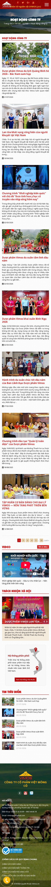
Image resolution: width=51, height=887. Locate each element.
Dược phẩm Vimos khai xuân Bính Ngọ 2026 (24, 320)
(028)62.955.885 (17, 844)
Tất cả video (43, 547)
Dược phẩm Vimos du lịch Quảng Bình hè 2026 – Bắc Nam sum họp (25, 72)
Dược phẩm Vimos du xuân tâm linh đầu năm (25, 259)
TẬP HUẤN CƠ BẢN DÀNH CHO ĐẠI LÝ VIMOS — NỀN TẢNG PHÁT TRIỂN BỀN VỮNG (24, 505)
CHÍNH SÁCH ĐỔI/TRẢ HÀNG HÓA (15, 871)
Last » (46, 540)
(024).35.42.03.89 (17, 811)
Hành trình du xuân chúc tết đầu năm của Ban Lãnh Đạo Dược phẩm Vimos (23, 381)
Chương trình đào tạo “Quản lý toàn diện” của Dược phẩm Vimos (23, 443)
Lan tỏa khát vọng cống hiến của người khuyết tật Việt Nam (25, 134)
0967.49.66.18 (31, 811)
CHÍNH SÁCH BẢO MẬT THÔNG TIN (16, 868)
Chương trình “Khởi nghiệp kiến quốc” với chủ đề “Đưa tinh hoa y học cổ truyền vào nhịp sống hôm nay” (24, 196)
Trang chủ (8, 23)
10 (41, 540)
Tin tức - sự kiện (22, 23)
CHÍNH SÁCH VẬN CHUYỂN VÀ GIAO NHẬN (18, 875)
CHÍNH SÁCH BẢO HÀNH (11, 864)
